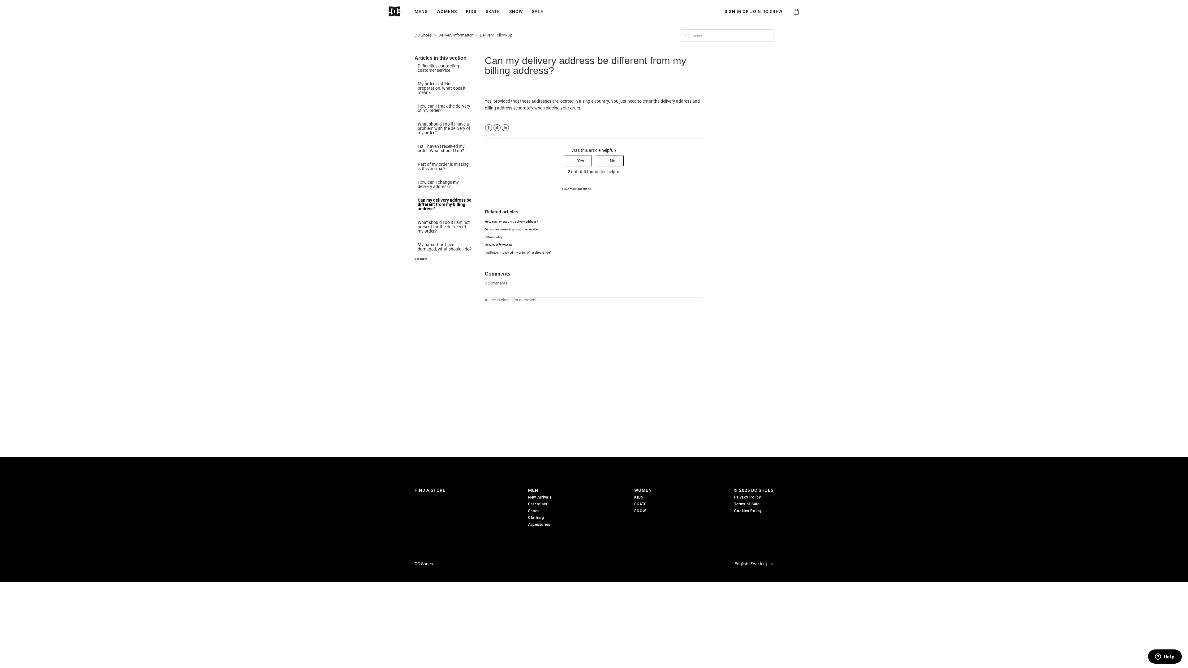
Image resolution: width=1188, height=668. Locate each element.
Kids (471, 11)
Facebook (489, 128)
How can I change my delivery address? (438, 184)
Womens (447, 11)
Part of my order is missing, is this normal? (444, 166)
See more (421, 258)
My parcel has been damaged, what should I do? (445, 246)
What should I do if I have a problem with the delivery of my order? (444, 128)
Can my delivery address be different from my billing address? (444, 204)
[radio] (578, 161)
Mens (421, 11)
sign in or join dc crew (753, 11)
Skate (493, 11)
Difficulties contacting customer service (438, 68)
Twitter (497, 128)
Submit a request (609, 188)
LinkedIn (505, 128)
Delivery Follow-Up (496, 35)
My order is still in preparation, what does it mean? (442, 88)
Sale (537, 11)
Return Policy (493, 237)
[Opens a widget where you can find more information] (1165, 657)
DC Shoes (423, 35)
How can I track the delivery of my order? (444, 108)
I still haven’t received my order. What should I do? (441, 148)
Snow (516, 11)
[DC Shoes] (402, 12)
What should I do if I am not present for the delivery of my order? (444, 226)
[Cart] (796, 12)
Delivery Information (455, 35)
